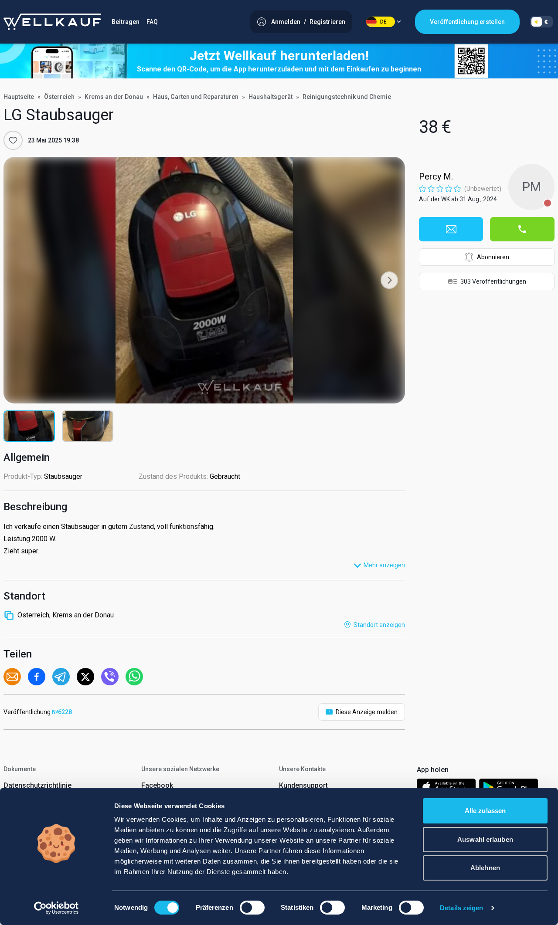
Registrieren (327, 21)
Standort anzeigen (379, 624)
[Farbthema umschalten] (541, 21)
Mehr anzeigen (384, 565)
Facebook (157, 785)
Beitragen (126, 21)
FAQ (152, 21)
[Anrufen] (522, 229)
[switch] (252, 908)
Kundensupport (303, 785)
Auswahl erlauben (485, 839)
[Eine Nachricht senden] (451, 229)
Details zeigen (461, 907)
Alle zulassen (485, 810)
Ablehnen (485, 867)
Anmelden (285, 21)
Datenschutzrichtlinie (37, 785)
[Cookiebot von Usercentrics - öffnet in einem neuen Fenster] (56, 908)
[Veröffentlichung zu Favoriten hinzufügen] (13, 140)
